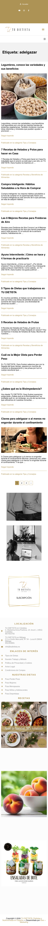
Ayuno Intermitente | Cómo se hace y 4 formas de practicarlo (23, 256)
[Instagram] (24, 10)
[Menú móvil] (45, 39)
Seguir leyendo (7, 135)
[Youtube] (19, 10)
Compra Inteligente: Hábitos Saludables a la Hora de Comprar (21, 186)
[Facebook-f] (28, 10)
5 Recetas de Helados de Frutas (20, 322)
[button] (43, 29)
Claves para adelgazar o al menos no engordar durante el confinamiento (23, 420)
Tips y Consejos (29, 142)
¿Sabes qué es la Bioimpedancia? (21, 388)
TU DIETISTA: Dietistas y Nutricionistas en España (22, 919)
